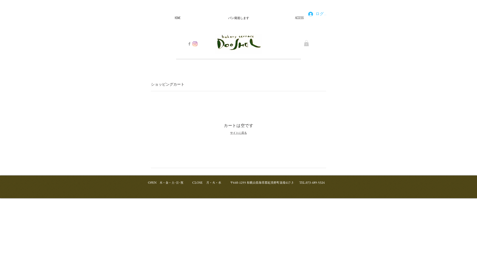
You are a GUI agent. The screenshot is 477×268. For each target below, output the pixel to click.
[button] (306, 43)
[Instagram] (195, 44)
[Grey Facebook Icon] (189, 44)
